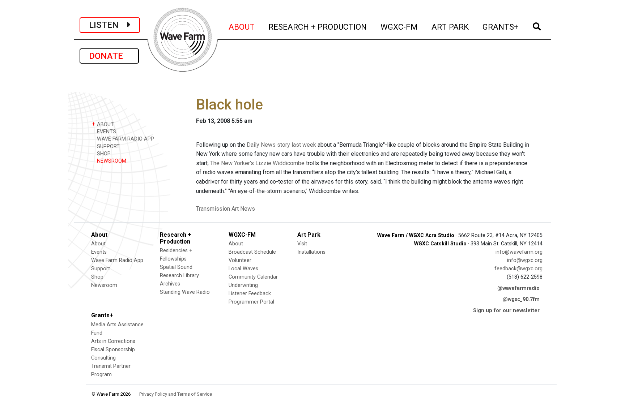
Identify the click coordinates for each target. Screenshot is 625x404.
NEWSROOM (110, 161)
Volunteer (240, 260)
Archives (170, 284)
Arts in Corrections (113, 341)
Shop (97, 277)
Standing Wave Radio (185, 292)
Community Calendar (253, 277)
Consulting (103, 358)
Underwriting (243, 285)
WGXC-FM (399, 26)
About (98, 244)
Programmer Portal (251, 302)
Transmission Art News (225, 208)
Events (99, 252)
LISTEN (108, 25)
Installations (311, 252)
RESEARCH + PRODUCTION (318, 26)
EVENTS (105, 132)
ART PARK (450, 26)
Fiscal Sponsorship (113, 350)
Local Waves (243, 269)
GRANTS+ (500, 26)
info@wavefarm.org (519, 252)
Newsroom (104, 285)
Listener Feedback (250, 294)
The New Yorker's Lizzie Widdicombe (257, 163)
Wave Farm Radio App (117, 260)
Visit (302, 244)
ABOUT (242, 26)
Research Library (179, 275)
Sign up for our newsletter (506, 311)
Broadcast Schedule (252, 252)
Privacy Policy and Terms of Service (175, 394)
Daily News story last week (281, 144)
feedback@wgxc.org (518, 269)
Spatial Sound (176, 267)
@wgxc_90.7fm (521, 299)
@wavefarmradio (518, 288)
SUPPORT (107, 146)
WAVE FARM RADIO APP (124, 139)
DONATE (109, 56)
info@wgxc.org (525, 260)
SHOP (103, 154)
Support (100, 269)
